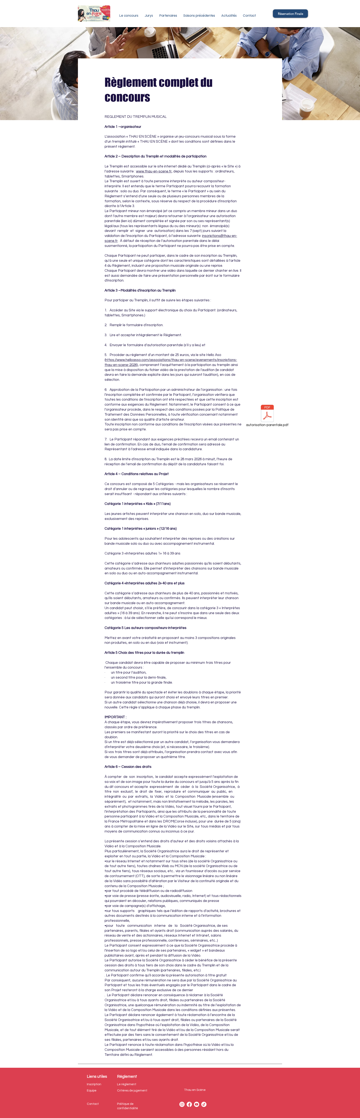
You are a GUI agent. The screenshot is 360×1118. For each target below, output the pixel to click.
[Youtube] (196, 1104)
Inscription (94, 1084)
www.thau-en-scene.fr (154, 171)
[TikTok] (203, 1104)
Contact (93, 1103)
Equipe (91, 1090)
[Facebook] (189, 1104)
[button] (148, 16)
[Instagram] (182, 1104)
